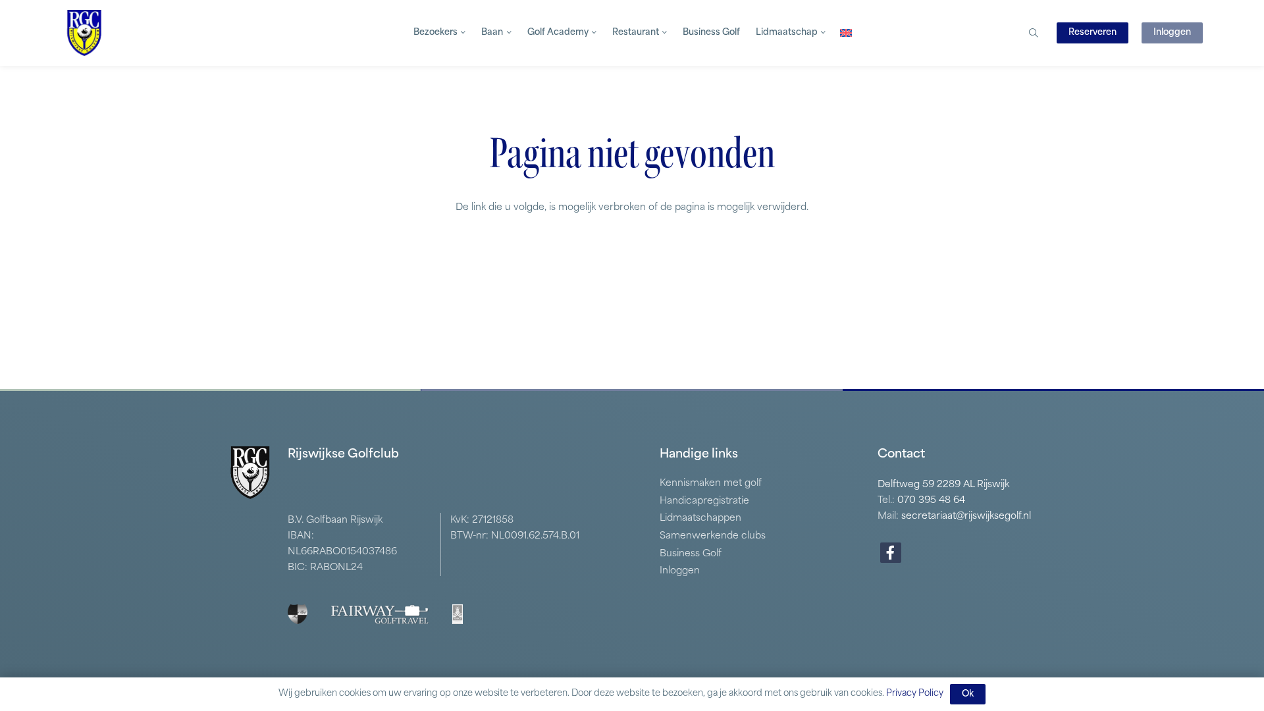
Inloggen (680, 571)
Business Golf (691, 554)
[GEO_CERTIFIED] (457, 614)
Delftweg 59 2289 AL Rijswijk (943, 485)
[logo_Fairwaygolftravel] (379, 614)
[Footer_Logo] (297, 614)
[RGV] (84, 33)
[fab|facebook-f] (891, 553)
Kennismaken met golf (711, 483)
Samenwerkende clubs (713, 536)
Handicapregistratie (704, 501)
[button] (461, 33)
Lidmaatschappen (700, 518)
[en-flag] (846, 33)
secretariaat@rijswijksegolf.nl (966, 516)
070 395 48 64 (931, 501)
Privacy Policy (914, 693)
